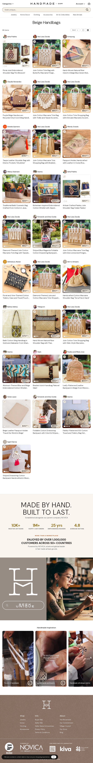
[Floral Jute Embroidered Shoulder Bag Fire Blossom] (16, 54)
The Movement (65, 720)
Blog (61, 732)
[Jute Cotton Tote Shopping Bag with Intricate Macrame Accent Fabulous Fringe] (76, 99)
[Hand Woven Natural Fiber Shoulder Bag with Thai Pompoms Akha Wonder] (46, 324)
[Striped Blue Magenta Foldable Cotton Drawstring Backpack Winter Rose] (46, 234)
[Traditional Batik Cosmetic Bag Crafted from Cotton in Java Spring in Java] (16, 189)
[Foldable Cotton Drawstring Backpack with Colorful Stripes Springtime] (46, 414)
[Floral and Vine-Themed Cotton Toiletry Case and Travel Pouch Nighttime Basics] (16, 279)
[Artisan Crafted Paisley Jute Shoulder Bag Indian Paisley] (76, 189)
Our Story (63, 729)
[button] (8, 3)
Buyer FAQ (39, 720)
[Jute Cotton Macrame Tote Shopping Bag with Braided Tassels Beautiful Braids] (46, 143)
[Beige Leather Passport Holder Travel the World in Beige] (16, 414)
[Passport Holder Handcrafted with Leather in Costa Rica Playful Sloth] (76, 143)
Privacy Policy (40, 729)
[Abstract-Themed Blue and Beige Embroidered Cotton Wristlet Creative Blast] (16, 369)
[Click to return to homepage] (46, 4)
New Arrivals (77, 15)
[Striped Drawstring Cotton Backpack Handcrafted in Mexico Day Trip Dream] (16, 459)
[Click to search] (88, 9)
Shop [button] (22, 716)
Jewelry (14, 15)
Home (22, 723)
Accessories (48, 15)
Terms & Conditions (42, 732)
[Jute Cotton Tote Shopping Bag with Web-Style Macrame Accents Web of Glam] (76, 324)
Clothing (37, 15)
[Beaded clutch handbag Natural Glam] (46, 369)
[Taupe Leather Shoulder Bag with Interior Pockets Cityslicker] (16, 143)
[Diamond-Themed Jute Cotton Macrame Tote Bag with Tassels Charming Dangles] (16, 234)
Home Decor (25, 15)
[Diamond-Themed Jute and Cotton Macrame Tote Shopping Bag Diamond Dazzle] (46, 279)
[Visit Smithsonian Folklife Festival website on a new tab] (52, 749)
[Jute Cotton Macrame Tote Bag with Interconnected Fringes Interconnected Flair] (76, 234)
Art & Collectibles (63, 15)
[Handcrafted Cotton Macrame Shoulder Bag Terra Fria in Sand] (76, 279)
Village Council (65, 726)
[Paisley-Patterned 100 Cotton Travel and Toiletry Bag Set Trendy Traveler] (76, 414)
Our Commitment (66, 723)
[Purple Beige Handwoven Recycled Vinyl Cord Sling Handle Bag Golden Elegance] (16, 99)
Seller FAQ (39, 723)
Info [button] (36, 716)
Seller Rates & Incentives (44, 726)
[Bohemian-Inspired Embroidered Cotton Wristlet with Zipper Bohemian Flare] (46, 189)
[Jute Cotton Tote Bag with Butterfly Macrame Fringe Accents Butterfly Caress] (46, 53)
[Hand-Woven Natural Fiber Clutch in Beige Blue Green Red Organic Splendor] (76, 53)
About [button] (62, 716)
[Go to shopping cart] (89, 4)
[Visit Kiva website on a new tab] (65, 749)
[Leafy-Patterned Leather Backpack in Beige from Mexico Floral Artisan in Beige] (76, 369)
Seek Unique (25, 605)
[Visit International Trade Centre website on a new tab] (82, 748)
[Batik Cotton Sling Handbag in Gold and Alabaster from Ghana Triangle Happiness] (16, 324)
